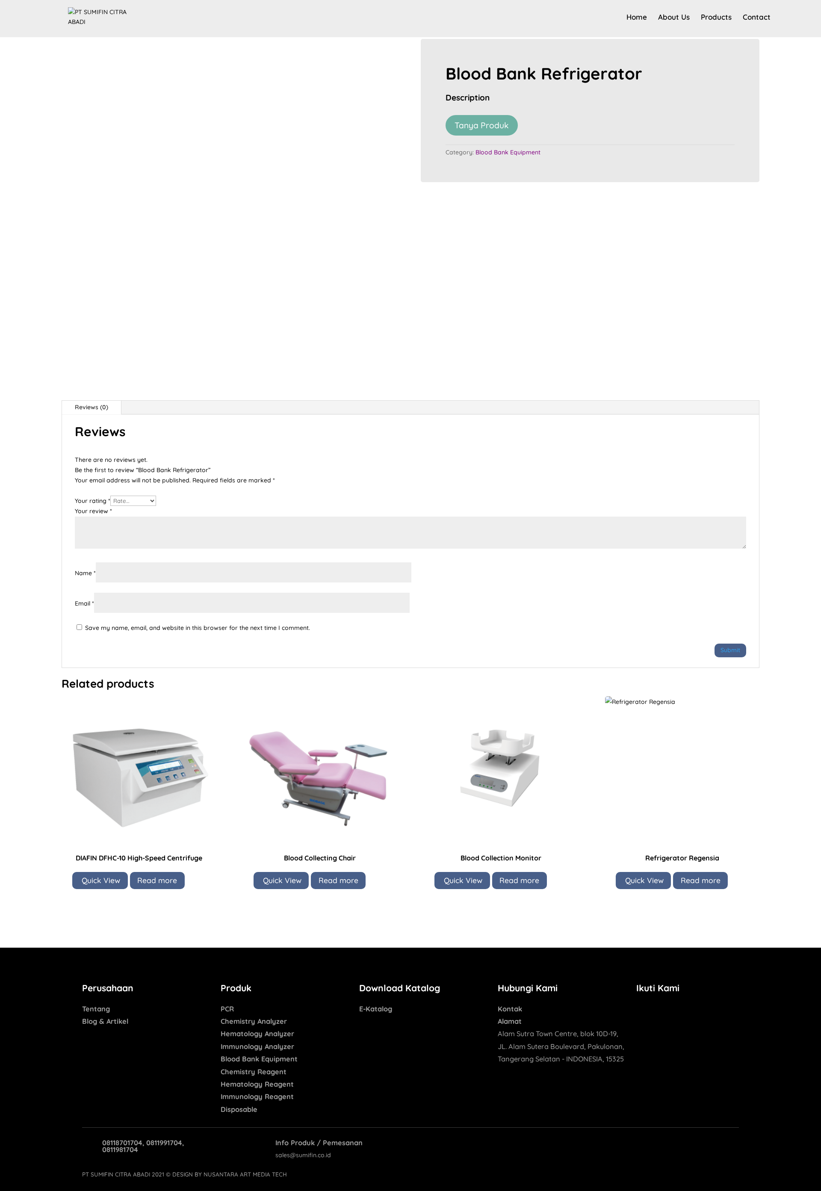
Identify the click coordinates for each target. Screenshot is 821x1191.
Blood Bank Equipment (507, 152)
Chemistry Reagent (253, 1071)
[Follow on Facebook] (643, 1010)
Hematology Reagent (257, 1084)
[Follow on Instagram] (660, 1010)
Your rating (92, 501)
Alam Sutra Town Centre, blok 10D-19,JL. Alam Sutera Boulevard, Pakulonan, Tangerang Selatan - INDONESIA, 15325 (561, 1046)
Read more (157, 880)
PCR (227, 1009)
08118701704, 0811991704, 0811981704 (143, 1146)
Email (84, 603)
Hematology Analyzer (257, 1033)
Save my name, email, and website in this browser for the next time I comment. (197, 628)
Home (636, 17)
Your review (93, 511)
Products (716, 17)
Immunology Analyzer (257, 1046)
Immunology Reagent (257, 1096)
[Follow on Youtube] (677, 1010)
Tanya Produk (482, 125)
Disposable (239, 1109)
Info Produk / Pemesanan (319, 1142)
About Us (674, 17)
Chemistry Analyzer (254, 1021)
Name (85, 573)
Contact (757, 17)
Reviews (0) (91, 407)
